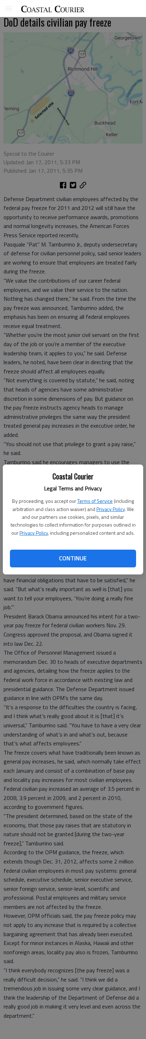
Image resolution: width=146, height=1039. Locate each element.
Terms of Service (95, 501)
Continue (72, 558)
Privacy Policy (110, 509)
